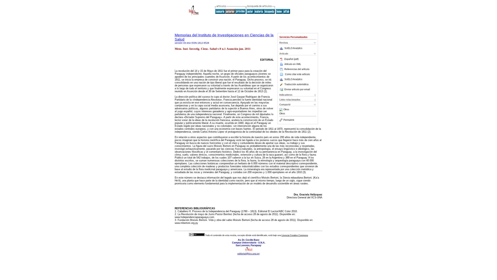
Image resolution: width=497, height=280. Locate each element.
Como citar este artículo (297, 74)
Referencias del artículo (296, 69)
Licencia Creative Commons (295, 235)
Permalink (288, 120)
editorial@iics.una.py (248, 253)
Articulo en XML (292, 64)
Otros (286, 109)
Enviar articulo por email (297, 89)
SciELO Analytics (293, 48)
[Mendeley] (281, 109)
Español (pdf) (291, 59)
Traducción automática (296, 84)
